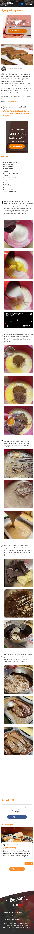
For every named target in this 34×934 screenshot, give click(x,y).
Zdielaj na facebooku (17, 817)
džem (11, 186)
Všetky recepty (17, 869)
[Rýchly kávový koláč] (18, 234)
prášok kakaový (13, 173)
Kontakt (7, 919)
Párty (5, 113)
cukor (11, 164)
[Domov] (7, 4)
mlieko (11, 168)
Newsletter (12, 916)
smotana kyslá (13, 191)
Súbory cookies (16, 919)
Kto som (19, 916)
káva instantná (13, 170)
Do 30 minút (19, 111)
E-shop (5, 916)
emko (9, 68)
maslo (11, 166)
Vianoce (26, 111)
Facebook (22, 4)
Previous (27, 863)
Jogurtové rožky (9, 847)
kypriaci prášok (13, 177)
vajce (10, 179)
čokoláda (11, 190)
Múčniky (6, 111)
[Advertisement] (17, 779)
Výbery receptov (17, 912)
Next (31, 863)
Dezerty (12, 111)
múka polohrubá (13, 162)
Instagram (17, 905)
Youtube (20, 905)
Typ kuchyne (18, 113)
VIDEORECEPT (14, 101)
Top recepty (7, 912)
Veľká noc (11, 113)
